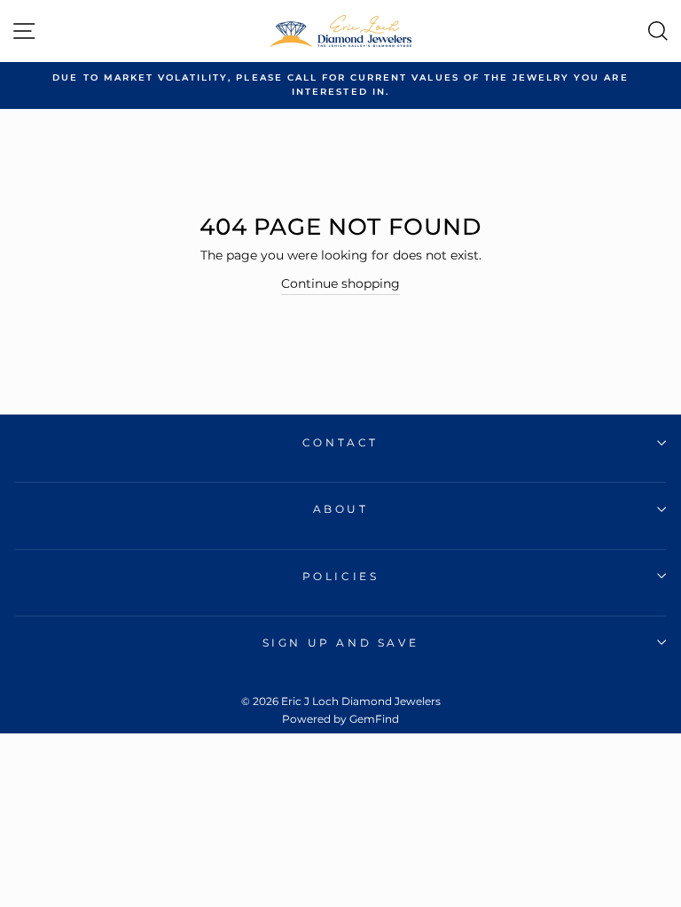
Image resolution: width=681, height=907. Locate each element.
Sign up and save (340, 642)
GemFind (374, 718)
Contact (340, 442)
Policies (341, 576)
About (341, 509)
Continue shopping (340, 283)
